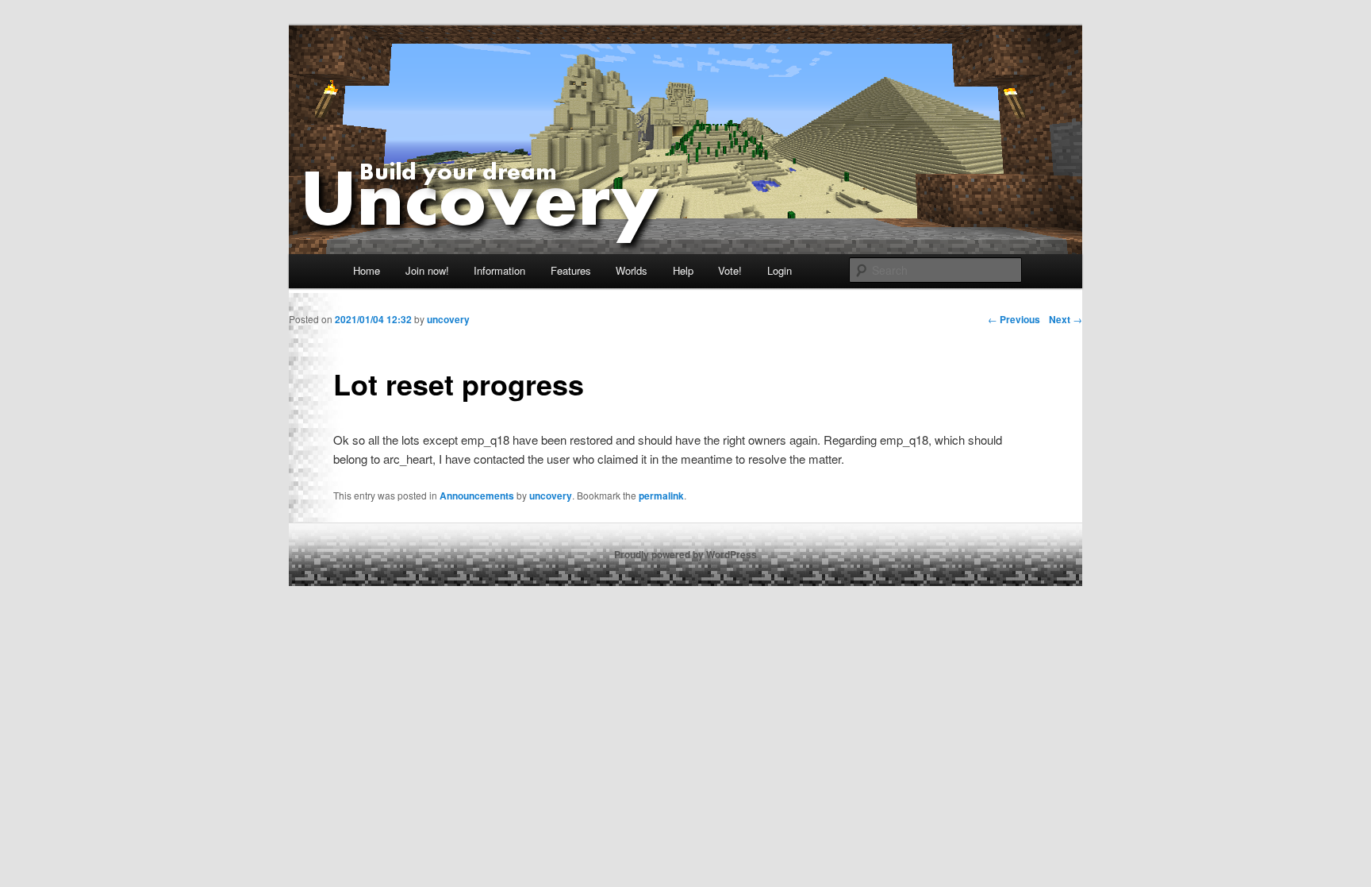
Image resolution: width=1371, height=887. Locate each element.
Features (571, 270)
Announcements (477, 495)
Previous (1014, 319)
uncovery (550, 495)
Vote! (730, 270)
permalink (661, 495)
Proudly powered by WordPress (685, 554)
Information (499, 270)
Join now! (427, 270)
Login (779, 270)
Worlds (631, 270)
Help (683, 270)
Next (1065, 319)
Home (366, 270)
